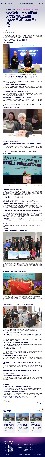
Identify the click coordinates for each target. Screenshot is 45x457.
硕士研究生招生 (26, 444)
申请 (42, 3)
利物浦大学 (37, 444)
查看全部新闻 (38, 410)
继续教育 (25, 447)
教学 (20, 3)
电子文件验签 (20, 447)
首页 (7, 9)
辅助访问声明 (39, 454)
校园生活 (28, 3)
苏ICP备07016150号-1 (20, 454)
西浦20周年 (31, 444)
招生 (22, 3)
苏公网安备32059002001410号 (26, 454)
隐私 (34, 454)
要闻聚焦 (13, 9)
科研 (24, 3)
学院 (26, 3)
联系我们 (31, 449)
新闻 (10, 9)
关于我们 (31, 3)
